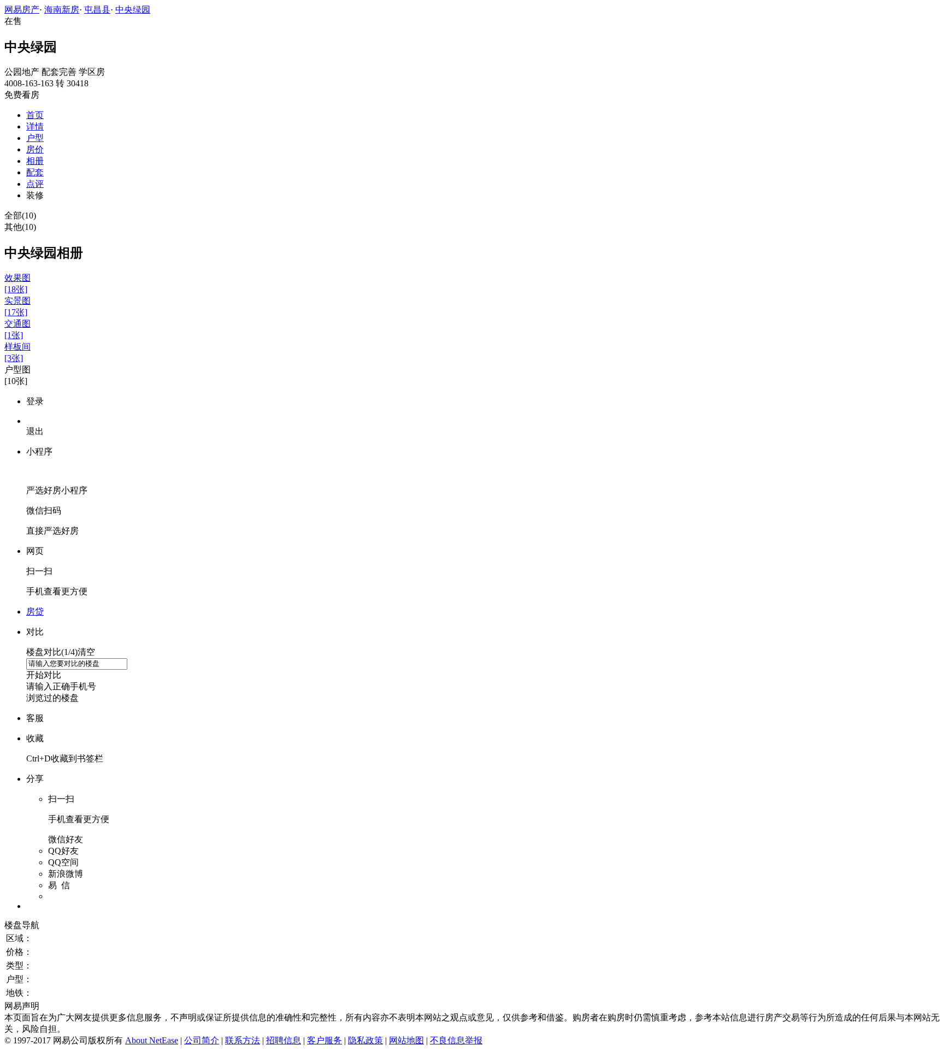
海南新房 (61, 9)
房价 (35, 149)
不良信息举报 (456, 1040)
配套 (35, 172)
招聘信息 (283, 1040)
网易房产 (21, 9)
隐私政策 (365, 1040)
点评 (35, 183)
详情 (35, 126)
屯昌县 (97, 9)
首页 (35, 115)
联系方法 (242, 1040)
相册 (35, 161)
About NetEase (151, 1040)
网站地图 (406, 1040)
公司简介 (201, 1040)
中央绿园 (132, 9)
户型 (35, 138)
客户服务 (324, 1040)
